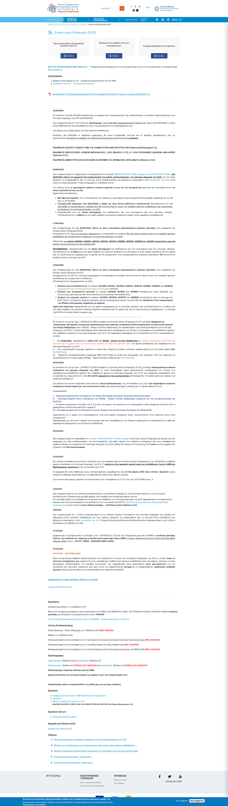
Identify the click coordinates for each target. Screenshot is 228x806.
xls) (85, 640)
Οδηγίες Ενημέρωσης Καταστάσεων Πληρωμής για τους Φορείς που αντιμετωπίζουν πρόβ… (96, 751)
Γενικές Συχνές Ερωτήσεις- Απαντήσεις (72, 756)
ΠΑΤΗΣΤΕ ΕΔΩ (162, 174)
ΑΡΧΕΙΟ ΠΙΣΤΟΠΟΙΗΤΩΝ (59, 587)
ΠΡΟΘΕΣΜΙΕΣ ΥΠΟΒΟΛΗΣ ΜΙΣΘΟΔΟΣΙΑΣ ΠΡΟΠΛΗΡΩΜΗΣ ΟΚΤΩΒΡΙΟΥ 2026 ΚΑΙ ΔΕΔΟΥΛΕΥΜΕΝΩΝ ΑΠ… (101, 94)
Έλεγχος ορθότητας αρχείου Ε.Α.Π (69, 701)
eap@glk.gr (57, 69)
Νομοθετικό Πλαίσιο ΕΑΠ (60, 728)
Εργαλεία (57, 698)
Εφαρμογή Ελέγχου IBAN (64, 717)
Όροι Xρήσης (119, 783)
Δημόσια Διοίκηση (61, 24)
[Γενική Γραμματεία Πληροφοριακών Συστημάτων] (159, 777)
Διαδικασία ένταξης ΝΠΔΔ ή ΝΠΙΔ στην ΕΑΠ (73, 579)
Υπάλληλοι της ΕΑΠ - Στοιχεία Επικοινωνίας (73, 83)
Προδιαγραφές (55, 660)
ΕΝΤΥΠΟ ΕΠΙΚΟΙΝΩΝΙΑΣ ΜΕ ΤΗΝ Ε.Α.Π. (68, 67)
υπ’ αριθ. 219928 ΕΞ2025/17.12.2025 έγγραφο (109, 438)
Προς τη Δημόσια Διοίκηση (90, 782)
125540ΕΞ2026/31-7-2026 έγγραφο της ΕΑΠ (134, 174)
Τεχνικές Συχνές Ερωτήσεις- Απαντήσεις (73, 762)
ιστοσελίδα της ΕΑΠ (160, 180)
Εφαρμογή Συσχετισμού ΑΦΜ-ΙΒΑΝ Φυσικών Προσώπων (79, 695)
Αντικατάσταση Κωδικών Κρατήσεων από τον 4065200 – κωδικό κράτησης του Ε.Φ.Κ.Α (88, 619)
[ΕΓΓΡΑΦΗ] (168, 19)
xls (96, 182)
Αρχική (50, 24)
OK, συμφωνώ (182, 801)
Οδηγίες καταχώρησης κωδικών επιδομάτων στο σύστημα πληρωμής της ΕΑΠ (90, 739)
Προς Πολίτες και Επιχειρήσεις (92, 786)
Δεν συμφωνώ (197, 801)
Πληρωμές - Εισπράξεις (78, 24)
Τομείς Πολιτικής (131, 20)
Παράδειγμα (82, 660)
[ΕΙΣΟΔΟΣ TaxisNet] (162, 19)
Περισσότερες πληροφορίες (34, 804)
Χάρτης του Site (120, 780)
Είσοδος (70, 56)
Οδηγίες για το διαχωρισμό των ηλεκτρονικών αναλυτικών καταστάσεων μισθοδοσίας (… (95, 745)
